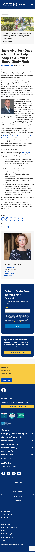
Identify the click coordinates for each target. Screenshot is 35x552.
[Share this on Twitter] (6, 219)
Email (6, 307)
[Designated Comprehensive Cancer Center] (4, 416)
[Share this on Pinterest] (14, 219)
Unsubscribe (5, 518)
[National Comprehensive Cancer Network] (6, 424)
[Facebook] (3, 473)
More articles (8, 275)
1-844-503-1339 (8, 466)
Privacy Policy (5, 511)
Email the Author (9, 273)
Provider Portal (17, 496)
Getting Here (17, 482)
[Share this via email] (22, 219)
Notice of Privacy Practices (9, 527)
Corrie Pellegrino (9, 267)
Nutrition (4, 227)
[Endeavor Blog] (22, 4)
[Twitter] (8, 473)
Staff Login (17, 500)
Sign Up (17, 326)
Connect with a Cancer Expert (17, 406)
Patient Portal (17, 487)
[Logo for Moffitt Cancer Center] (17, 390)
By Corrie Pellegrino (7, 65)
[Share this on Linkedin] (10, 219)
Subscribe (6, 380)
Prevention (12, 227)
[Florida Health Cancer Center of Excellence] (12, 416)
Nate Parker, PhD (19, 134)
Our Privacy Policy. (26, 321)
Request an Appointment (17, 352)
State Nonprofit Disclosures (9, 521)
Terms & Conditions (7, 514)
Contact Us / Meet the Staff (8, 373)
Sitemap (3, 540)
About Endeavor (5, 370)
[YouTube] (19, 473)
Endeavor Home (5, 367)
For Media (4, 376)
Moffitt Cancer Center (9, 136)
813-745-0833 (8, 271)
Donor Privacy (5, 524)
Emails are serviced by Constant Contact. (13, 321)
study (5, 81)
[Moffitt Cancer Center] (9, 4)
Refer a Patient (17, 491)
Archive (6, 13)
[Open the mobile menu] (32, 4)
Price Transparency (7, 537)
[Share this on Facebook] (3, 219)
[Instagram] (14, 473)
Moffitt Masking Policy (8, 534)
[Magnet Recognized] (20, 416)
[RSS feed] (18, 219)
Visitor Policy (5, 531)
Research (19, 227)
